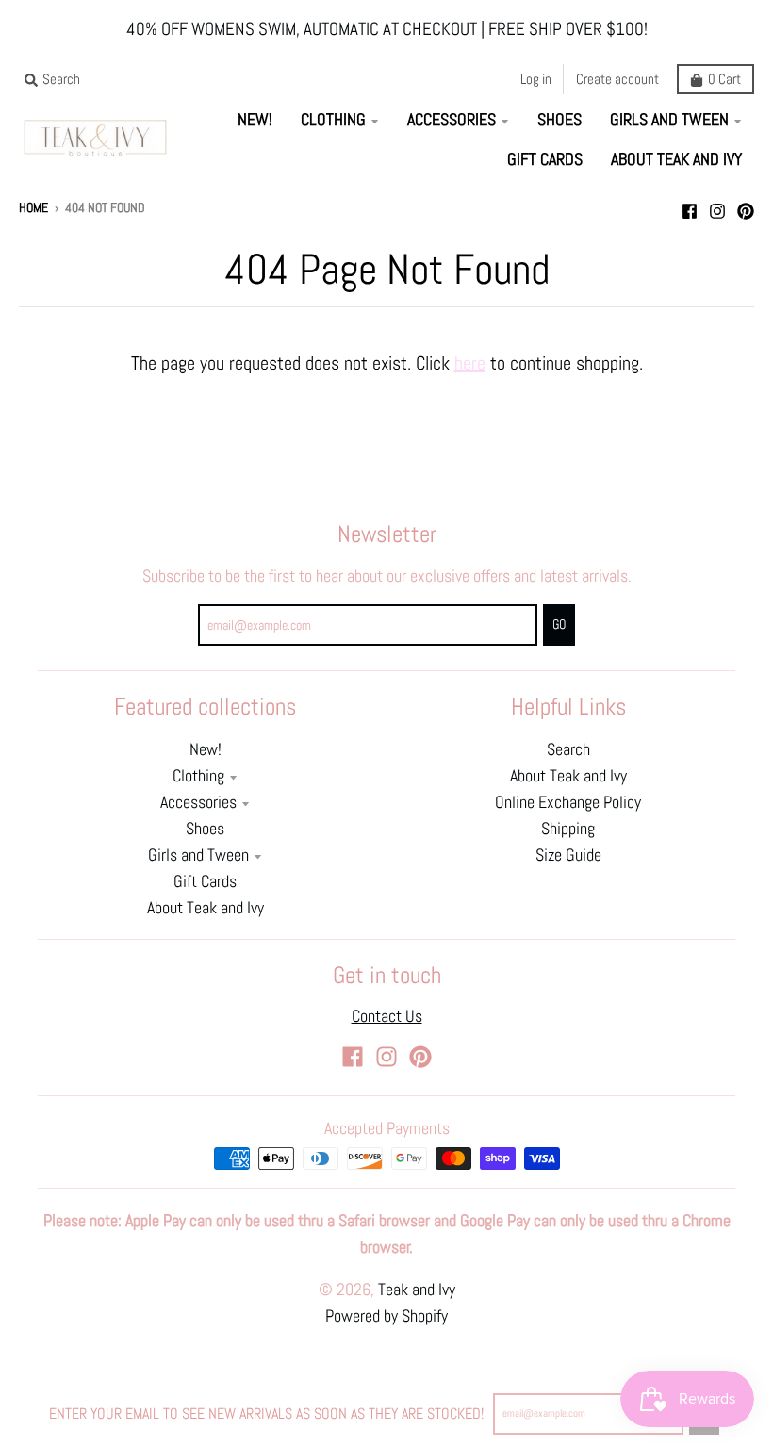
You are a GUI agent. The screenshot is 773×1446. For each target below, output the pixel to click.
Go (559, 624)
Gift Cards (205, 881)
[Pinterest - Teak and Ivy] (745, 206)
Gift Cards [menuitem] (545, 159)
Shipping (568, 828)
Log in (535, 79)
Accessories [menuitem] (451, 119)
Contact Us (387, 1016)
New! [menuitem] (255, 119)
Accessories (198, 802)
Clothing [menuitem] (333, 119)
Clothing (198, 775)
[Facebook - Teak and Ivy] (689, 206)
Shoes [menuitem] (559, 119)
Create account (617, 79)
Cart (724, 79)
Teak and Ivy (416, 1289)
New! (205, 749)
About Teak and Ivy (205, 907)
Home (33, 208)
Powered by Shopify (386, 1316)
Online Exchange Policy (568, 802)
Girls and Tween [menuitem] (669, 119)
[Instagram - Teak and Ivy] (717, 206)
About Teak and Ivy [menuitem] (676, 159)
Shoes (205, 828)
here (469, 363)
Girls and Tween (198, 855)
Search (568, 749)
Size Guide (568, 855)
